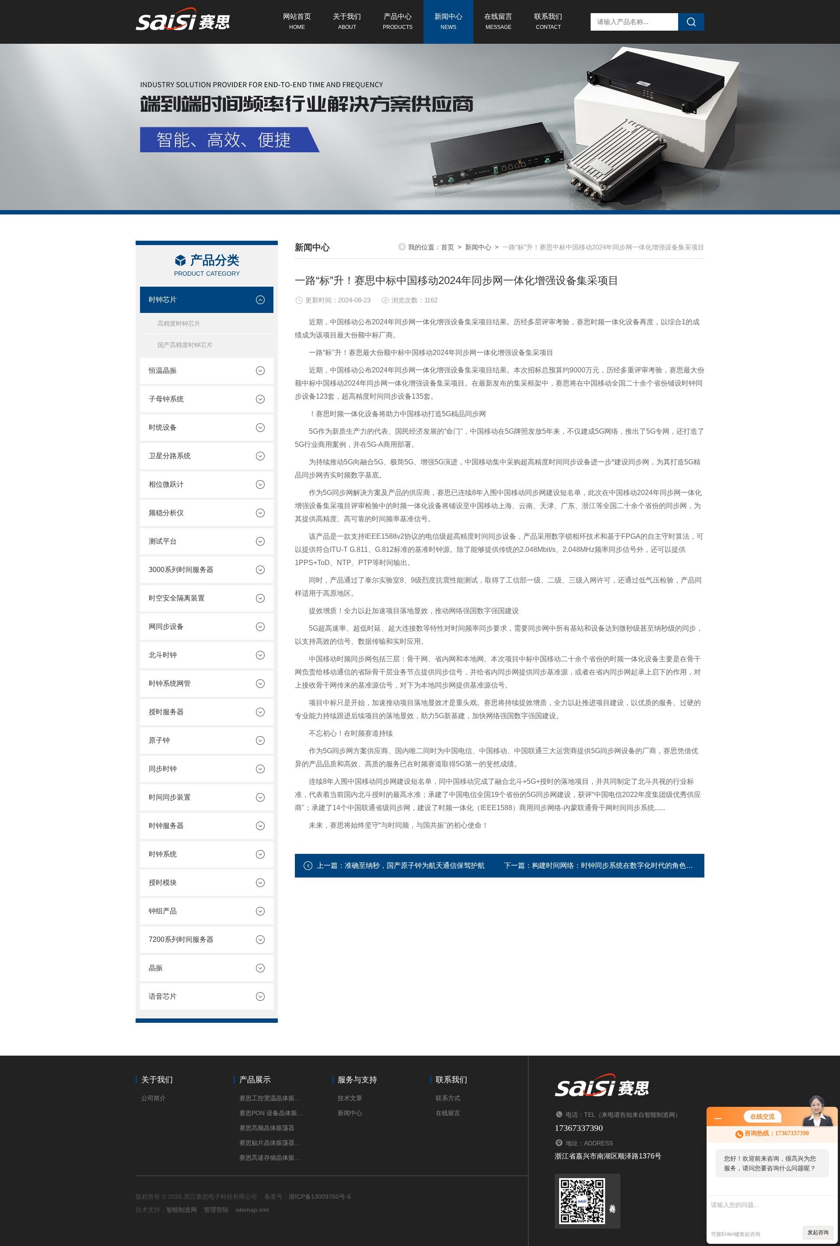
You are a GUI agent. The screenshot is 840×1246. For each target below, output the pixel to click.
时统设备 (163, 427)
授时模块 (163, 882)
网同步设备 (166, 626)
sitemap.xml (252, 1209)
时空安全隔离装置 (177, 598)
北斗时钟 (163, 655)
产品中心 (398, 21)
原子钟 (159, 740)
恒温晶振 (163, 370)
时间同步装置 (170, 797)
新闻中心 (448, 21)
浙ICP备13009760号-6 (320, 1196)
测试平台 (163, 541)
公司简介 (153, 1098)
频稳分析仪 (166, 512)
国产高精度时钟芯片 (185, 344)
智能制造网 (181, 1209)
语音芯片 (163, 996)
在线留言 (498, 21)
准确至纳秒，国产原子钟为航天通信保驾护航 (415, 865)
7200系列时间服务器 (181, 939)
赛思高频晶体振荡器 (266, 1127)
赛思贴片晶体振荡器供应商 (272, 1142)
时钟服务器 (166, 825)
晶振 (156, 968)
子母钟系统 (166, 399)
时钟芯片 (163, 299)
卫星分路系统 (170, 456)
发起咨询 (818, 1232)
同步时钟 (163, 768)
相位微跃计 (166, 484)
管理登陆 (216, 1209)
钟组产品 (163, 911)
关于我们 (347, 21)
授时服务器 (166, 712)
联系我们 (548, 21)
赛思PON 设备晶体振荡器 (272, 1112)
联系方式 (448, 1098)
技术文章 (350, 1098)
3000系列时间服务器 (181, 569)
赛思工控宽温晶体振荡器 (272, 1098)
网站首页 (297, 21)
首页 (447, 247)
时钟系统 (163, 854)
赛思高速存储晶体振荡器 (272, 1157)
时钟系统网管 (170, 683)
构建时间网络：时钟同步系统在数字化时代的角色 (609, 865)
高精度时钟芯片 (179, 323)
